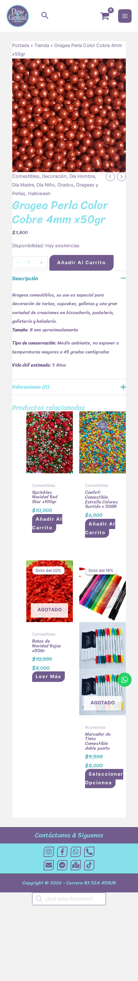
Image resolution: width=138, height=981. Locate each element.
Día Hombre (82, 176)
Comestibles (25, 176)
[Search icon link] (45, 16)
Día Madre (23, 185)
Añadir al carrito (81, 262)
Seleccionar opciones (104, 778)
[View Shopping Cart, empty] (105, 16)
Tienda (41, 45)
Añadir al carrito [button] (47, 523)
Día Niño (46, 185)
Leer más (48, 677)
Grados (65, 185)
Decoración (54, 176)
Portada (20, 45)
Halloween (39, 193)
